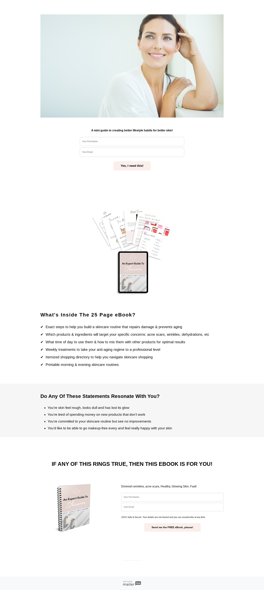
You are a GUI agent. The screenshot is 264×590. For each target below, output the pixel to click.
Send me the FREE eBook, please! (172, 527)
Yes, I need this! (132, 165)
